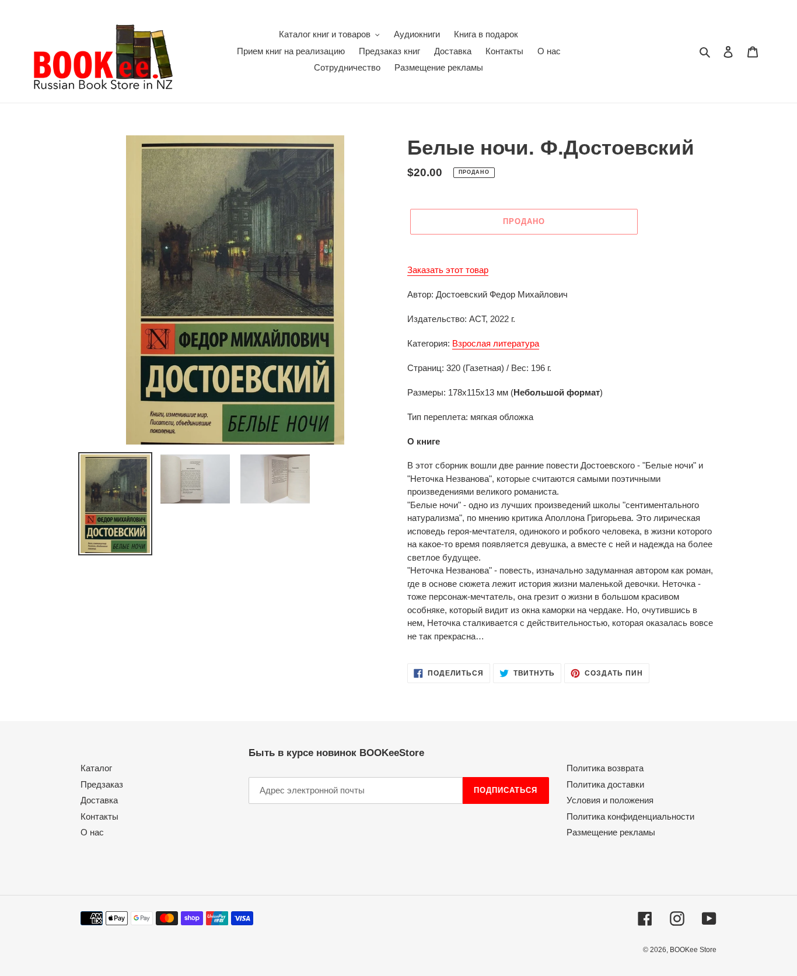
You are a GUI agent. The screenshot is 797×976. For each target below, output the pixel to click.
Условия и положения (610, 800)
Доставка (99, 800)
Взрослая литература (495, 343)
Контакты (99, 816)
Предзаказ (102, 784)
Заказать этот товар (447, 270)
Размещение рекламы (611, 832)
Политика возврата (605, 768)
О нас (92, 832)
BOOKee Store (693, 950)
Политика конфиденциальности (630, 816)
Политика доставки (605, 784)
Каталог (96, 768)
